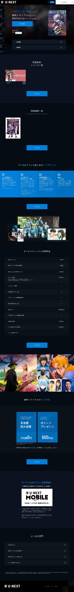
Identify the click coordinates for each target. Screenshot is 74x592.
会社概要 (48, 586)
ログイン (52, 2)
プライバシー (51, 586)
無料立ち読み (18, 33)
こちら (22, 194)
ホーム (45, 586)
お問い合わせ (56, 586)
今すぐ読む (64, 2)
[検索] (48, 2)
